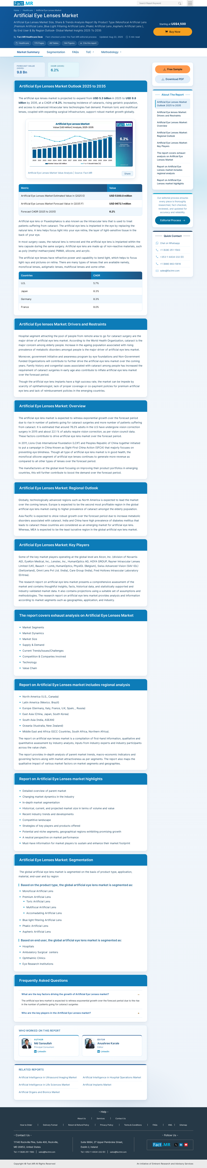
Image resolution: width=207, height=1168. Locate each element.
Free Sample (174, 69)
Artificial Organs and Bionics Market (39, 1092)
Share (127, 173)
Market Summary (28, 52)
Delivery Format (50, 1125)
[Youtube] (186, 1144)
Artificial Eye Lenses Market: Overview (172, 124)
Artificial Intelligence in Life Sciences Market (44, 1084)
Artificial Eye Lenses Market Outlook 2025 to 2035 (172, 104)
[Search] (180, 3)
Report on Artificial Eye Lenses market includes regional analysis (169, 170)
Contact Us (120, 1118)
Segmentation (56, 52)
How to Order (26, 1125)
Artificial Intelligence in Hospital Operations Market (112, 1077)
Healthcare (28, 10)
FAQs (75, 52)
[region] (80, 200)
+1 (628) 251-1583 (170, 250)
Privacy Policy (106, 1125)
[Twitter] (176, 1144)
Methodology (110, 52)
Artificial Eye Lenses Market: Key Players (172, 144)
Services (101, 1118)
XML (170, 1125)
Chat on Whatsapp (170, 243)
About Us (81, 1118)
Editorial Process (170, 220)
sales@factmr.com (170, 270)
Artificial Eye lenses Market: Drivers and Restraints (172, 114)
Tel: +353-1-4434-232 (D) (93, 1152)
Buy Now (174, 31)
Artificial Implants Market (97, 1084)
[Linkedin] (181, 1144)
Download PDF (175, 79)
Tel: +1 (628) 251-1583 (24, 1152)
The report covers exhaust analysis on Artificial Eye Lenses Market (171, 156)
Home (16, 10)
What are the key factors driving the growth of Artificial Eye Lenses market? (65, 994)
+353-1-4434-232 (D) (172, 256)
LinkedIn (42, 1051)
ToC (88, 52)
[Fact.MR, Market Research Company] (23, 3)
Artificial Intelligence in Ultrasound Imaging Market (48, 1077)
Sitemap (183, 1125)
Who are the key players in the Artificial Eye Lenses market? (56, 1012)
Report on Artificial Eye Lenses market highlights (170, 182)
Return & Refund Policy (78, 1125)
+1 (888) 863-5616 (170, 263)
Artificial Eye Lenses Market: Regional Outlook (172, 134)
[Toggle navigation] (190, 3)
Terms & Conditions (133, 1125)
